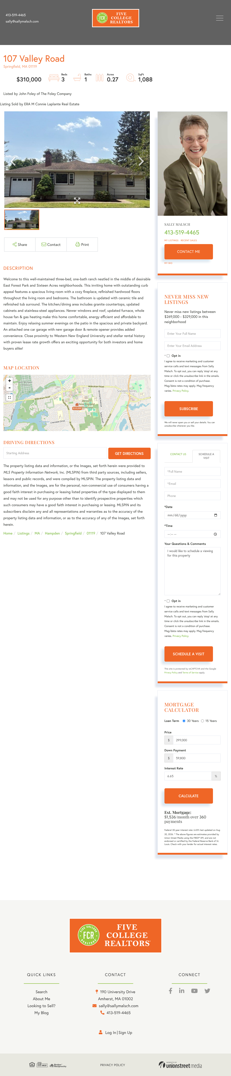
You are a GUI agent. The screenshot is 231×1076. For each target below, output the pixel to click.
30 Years (193, 721)
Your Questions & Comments (185, 544)
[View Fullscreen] (9, 397)
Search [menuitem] (41, 991)
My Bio (168, 263)
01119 (91, 533)
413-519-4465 (16, 15)
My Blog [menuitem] (42, 1012)
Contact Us (178, 454)
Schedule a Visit (206, 456)
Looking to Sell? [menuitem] (41, 1005)
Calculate (189, 795)
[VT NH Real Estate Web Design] (180, 1064)
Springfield (73, 533)
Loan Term (171, 721)
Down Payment (175, 750)
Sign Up (125, 1032)
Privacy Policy (180, 391)
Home (7, 533)
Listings (24, 533)
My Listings (171, 240)
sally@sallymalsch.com (22, 21)
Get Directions (129, 453)
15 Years (211, 721)
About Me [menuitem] (41, 998)
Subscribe (188, 408)
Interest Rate (173, 768)
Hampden (52, 533)
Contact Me (188, 251)
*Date (168, 507)
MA (37, 533)
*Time (168, 526)
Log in (110, 1032)
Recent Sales (189, 240)
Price (168, 732)
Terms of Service (190, 672)
